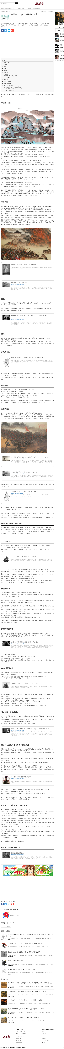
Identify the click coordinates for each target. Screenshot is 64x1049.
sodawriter (10, 948)
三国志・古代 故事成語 (21, 1033)
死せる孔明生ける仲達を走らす (21, 777)
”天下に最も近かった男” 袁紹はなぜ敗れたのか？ (26, 472)
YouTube (44, 1036)
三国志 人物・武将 (20, 1036)
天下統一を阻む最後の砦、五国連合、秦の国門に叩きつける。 (28, 991)
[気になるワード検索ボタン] (16, 3)
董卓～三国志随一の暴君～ (16, 960)
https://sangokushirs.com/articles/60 (17, 319)
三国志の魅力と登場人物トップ (7, 8)
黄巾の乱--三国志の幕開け (19, 283)
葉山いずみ (10, 939)
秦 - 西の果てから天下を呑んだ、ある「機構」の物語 (25, 1000)
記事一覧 (44, 1031)
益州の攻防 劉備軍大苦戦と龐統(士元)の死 (24, 642)
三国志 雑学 (21, 8)
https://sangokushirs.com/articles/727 (17, 458)
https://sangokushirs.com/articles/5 (17, 493)
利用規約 (44, 1038)
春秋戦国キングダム (20, 1042)
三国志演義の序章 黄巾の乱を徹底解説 (23, 264)
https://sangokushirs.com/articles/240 (17, 730)
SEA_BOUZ (10, 956)
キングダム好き (11, 987)
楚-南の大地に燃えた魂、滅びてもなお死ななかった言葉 (26, 1009)
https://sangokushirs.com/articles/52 (17, 473)
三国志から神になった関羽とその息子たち (24, 683)
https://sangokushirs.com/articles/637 (17, 266)
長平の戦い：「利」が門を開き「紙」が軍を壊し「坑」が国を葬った (30, 983)
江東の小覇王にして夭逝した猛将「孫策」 (24, 491)
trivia (11, 913)
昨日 (59, 30)
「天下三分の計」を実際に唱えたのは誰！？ (25, 556)
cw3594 (61, 47)
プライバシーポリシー (46, 1040)
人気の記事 (44, 1033)
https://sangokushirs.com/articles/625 (17, 284)
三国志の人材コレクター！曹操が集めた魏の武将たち (25, 943)
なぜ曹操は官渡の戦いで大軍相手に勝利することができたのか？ (31, 457)
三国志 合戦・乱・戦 (20, 1031)
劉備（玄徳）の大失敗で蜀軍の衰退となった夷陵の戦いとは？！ (31, 729)
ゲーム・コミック (19, 1040)
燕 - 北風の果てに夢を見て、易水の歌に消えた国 (23, 1017)
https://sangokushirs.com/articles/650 (17, 643)
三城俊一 (10, 974)
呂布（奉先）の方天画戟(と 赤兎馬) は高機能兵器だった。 (29, 357)
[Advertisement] (27, 44)
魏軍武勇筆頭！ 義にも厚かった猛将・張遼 (21, 969)
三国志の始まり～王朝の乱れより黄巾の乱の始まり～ (25, 952)
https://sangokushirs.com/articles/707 (17, 854)
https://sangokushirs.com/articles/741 (17, 778)
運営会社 (44, 1042)
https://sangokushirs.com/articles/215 (17, 684)
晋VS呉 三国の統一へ (17, 853)
